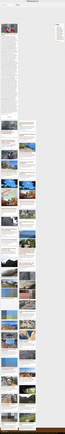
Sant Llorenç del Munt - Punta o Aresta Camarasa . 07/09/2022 (8, 404)
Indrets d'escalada (59, 32)
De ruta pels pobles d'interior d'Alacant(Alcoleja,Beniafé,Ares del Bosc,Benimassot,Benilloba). (7, 132)
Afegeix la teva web (58, 41)
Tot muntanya (59, 26)
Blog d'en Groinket (59, 28)
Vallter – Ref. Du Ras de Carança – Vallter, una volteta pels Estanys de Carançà (26, 263)
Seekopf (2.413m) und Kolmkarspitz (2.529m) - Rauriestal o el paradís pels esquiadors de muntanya (8, 141)
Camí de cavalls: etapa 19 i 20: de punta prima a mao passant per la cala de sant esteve (26, 124)
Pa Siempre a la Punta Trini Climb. (25, 153)
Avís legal (3, 430)
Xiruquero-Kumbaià (59, 36)
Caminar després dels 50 (60, 37)
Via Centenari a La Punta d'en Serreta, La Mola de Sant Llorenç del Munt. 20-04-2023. (9, 171)
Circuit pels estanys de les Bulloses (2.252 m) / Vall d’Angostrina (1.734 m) (9, 368)
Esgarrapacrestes (59, 35)
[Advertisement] (32, 15)
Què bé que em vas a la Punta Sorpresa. (26, 360)
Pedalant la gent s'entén (60, 39)
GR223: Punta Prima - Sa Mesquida (25, 377)
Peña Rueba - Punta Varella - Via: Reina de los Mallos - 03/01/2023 (27, 341)
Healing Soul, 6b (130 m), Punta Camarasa (26, 201)
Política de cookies (5, 431)
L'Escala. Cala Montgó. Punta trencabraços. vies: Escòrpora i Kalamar (9, 229)
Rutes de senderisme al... (60, 33)
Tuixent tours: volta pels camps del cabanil (9, 239)
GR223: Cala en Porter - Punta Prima (8, 386)
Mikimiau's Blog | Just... (60, 29)
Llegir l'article (9, 116)
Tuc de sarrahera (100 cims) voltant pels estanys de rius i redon (8, 249)
